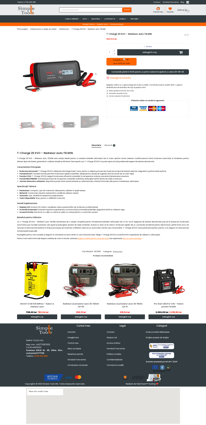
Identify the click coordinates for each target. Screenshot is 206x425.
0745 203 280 (30, 2)
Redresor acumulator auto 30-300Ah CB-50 (81, 305)
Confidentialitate (115, 359)
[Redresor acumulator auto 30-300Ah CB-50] (81, 280)
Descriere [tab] (96, 145)
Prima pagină (22, 29)
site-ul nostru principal (132, 238)
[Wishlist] (56, 264)
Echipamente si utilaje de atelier (43, 29)
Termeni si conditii (115, 365)
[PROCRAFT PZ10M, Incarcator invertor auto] (188, 35)
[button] (183, 10)
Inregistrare (73, 337)
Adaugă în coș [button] (37, 317)
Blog (183, 2)
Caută (127, 10)
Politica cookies (114, 354)
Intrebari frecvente (171, 2)
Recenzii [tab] (110, 145)
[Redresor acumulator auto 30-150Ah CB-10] (125, 280)
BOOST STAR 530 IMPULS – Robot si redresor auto (37, 305)
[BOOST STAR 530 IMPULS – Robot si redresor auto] (37, 280)
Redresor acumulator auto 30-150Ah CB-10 (125, 305)
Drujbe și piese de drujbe (157, 337)
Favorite (170, 12)
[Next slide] (95, 74)
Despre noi (112, 337)
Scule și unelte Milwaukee (157, 332)
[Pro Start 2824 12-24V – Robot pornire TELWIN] (169, 280)
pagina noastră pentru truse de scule (93, 238)
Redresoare (64, 29)
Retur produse (74, 348)
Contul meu (158, 12)
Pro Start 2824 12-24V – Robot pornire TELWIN (168, 305)
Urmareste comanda (78, 365)
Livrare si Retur (113, 343)
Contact (157, 2)
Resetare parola (75, 354)
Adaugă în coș (150, 52)
